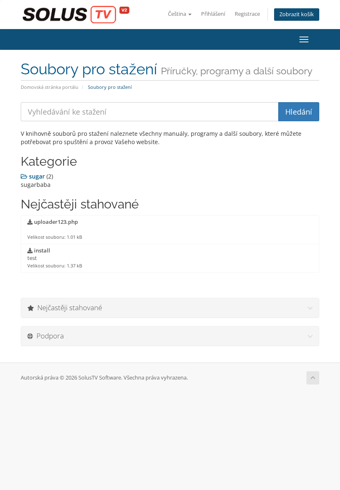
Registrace (247, 13)
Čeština (177, 13)
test (54, 258)
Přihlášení (213, 13)
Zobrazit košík (296, 14)
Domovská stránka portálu (49, 87)
